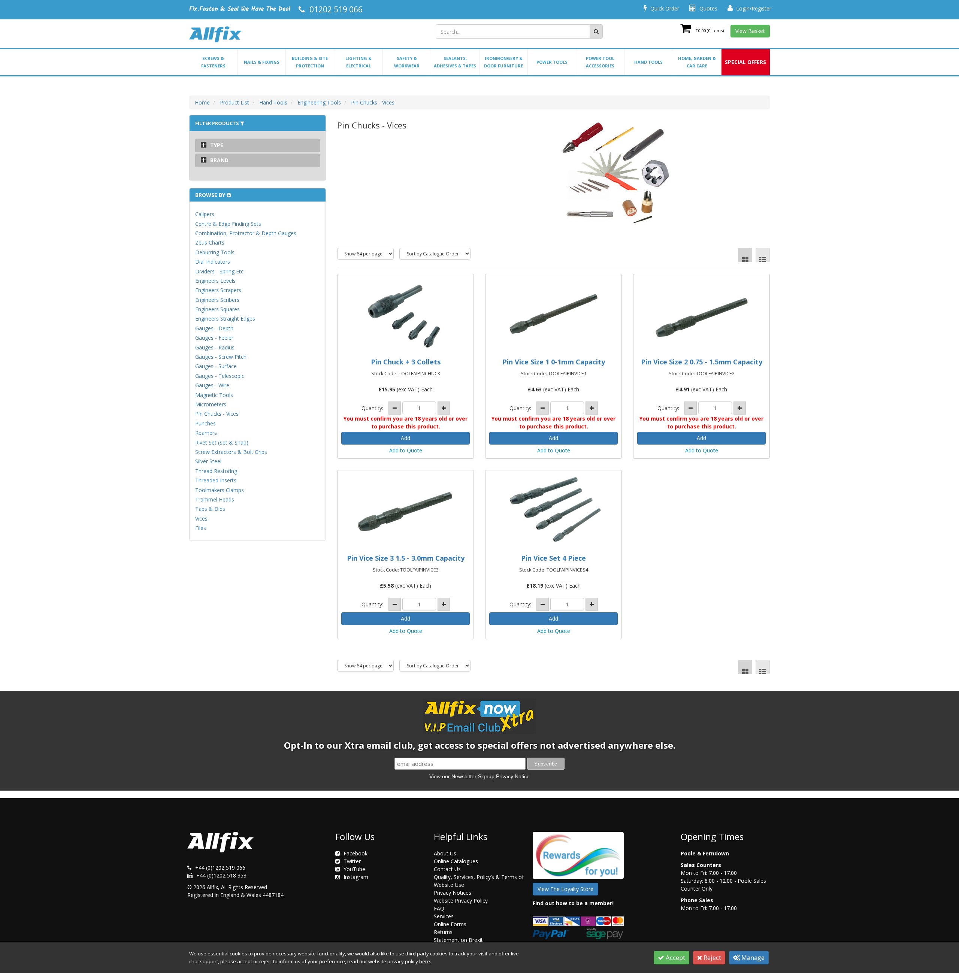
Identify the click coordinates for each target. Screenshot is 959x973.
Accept (674, 957)
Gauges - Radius (215, 347)
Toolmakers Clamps (219, 490)
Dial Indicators (212, 261)
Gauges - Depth (214, 328)
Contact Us (447, 869)
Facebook (355, 853)
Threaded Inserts (215, 480)
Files (200, 527)
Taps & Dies (210, 508)
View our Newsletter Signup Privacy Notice (479, 776)
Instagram (356, 876)
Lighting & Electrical (358, 62)
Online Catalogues (456, 861)
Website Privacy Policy (461, 900)
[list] (763, 255)
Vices (201, 518)
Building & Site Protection (310, 62)
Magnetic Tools (214, 394)
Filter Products (217, 123)
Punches (205, 423)
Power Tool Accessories (600, 62)
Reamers (206, 432)
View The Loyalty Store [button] (565, 888)
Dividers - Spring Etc (219, 271)
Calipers (204, 214)
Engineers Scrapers (218, 290)
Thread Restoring (216, 471)
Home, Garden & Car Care (697, 62)
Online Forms (450, 924)
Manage (752, 957)
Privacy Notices (452, 892)
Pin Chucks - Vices (372, 102)
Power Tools (552, 62)
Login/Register (753, 8)
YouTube (354, 869)
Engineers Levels (215, 280)
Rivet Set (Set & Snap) (221, 442)
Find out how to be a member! (573, 903)
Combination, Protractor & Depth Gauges (245, 233)
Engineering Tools (319, 102)
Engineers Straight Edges (225, 318)
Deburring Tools (215, 252)
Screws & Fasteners (213, 62)
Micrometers (210, 404)
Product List (234, 102)
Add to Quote (405, 450)
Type (216, 145)
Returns (443, 932)
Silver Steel (208, 461)
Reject (711, 957)
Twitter (352, 861)
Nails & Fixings (261, 62)
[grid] (745, 255)
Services (444, 916)
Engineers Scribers (217, 299)
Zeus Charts (209, 242)
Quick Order (664, 8)
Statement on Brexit (458, 939)
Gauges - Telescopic (219, 375)
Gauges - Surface (216, 366)
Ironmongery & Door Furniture (503, 62)
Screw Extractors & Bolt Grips (231, 451)
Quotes (707, 8)
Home (202, 102)
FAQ (439, 908)
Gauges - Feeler (214, 337)
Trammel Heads (214, 499)
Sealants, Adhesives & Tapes (455, 62)
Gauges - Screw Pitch (220, 356)
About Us (445, 853)
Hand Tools (648, 62)
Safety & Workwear (407, 62)
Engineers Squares (217, 309)
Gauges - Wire (212, 385)
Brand (219, 160)
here (424, 961)
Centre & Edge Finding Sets (228, 223)
